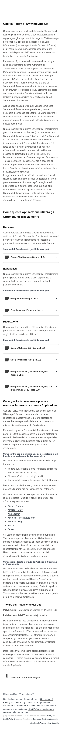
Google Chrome (16, 506)
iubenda (39, 705)
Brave (11, 525)
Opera (11, 529)
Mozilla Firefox (15, 509)
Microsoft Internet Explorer (21, 517)
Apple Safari (14, 513)
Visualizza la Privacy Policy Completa (44, 723)
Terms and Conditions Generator (45, 719)
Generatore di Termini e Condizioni (19, 705)
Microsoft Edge (15, 521)
